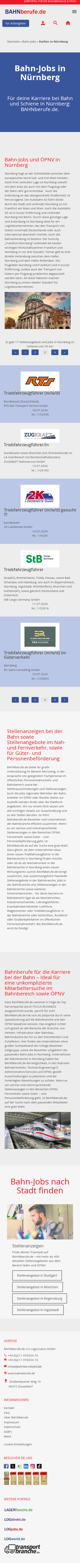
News (7, 1436)
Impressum (11, 1422)
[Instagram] (32, 1466)
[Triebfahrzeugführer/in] (40, 435)
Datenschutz (12, 1427)
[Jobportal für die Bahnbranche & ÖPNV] (68, 24)
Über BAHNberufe (16, 1417)
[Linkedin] (26, 1466)
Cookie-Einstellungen (18, 1444)
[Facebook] (6, 1466)
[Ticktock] (39, 1466)
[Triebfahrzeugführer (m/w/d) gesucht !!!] (40, 496)
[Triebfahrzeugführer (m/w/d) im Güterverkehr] (40, 636)
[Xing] (19, 1466)
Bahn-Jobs (29, 41)
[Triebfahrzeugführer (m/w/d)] (40, 381)
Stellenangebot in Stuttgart (37, 1275)
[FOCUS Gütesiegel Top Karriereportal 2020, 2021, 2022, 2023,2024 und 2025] (40, 1478)
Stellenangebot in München (37, 1287)
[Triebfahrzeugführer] (40, 558)
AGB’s (8, 1432)
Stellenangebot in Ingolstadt (38, 1310)
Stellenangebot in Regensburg (39, 1298)
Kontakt (9, 1408)
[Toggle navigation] (74, 11)
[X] (12, 1466)
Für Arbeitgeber (15, 23)
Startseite (13, 41)
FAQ (7, 1413)
